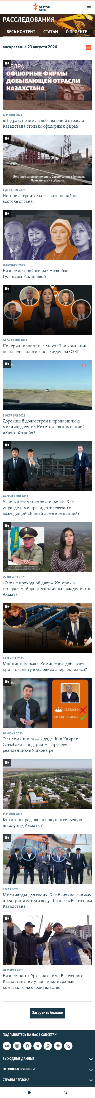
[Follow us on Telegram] (37, 1046)
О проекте (76, 32)
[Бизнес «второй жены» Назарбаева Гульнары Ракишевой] (47, 235)
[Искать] (65, 1092)
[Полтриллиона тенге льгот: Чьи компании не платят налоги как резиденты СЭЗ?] (47, 310)
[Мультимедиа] (29, 1092)
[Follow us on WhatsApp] (48, 1046)
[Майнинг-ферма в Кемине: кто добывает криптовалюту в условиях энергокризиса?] (47, 628)
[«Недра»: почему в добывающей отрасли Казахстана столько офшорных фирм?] (47, 85)
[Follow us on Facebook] (27, 1046)
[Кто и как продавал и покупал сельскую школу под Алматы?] (47, 784)
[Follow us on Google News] (58, 1046)
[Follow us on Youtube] (7, 1046)
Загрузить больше (47, 1013)
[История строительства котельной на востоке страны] (47, 160)
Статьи (50, 32)
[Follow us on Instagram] (17, 1046)
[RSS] (68, 1046)
